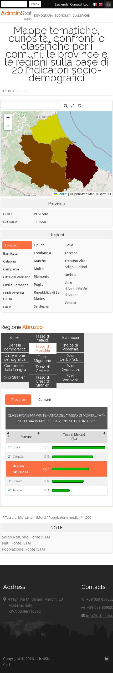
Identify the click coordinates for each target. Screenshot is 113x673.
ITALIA (6, 91)
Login (87, 4)
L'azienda (62, 4)
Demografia (43, 15)
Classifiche (81, 15)
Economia (62, 15)
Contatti (76, 4)
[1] (104, 414)
